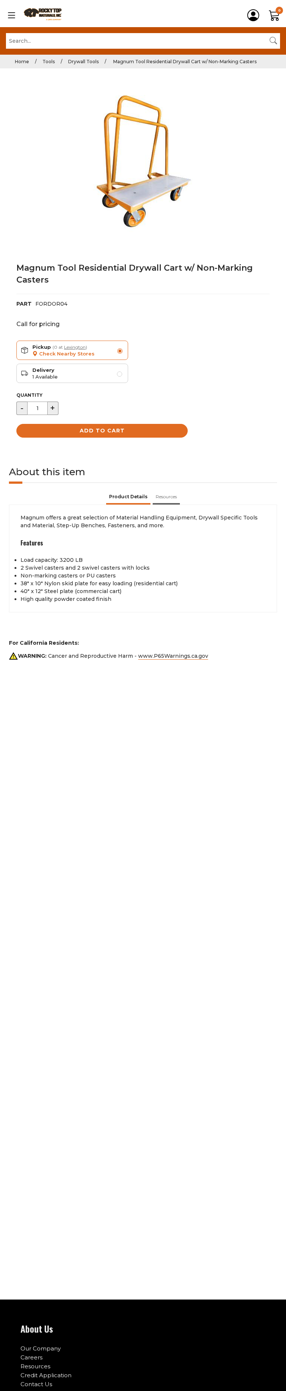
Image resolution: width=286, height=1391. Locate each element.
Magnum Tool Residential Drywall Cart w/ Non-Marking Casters (184, 61)
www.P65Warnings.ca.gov (173, 656)
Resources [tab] (166, 496)
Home (22, 61)
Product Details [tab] (128, 496)
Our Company (40, 1348)
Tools (48, 61)
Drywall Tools (83, 61)
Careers (31, 1357)
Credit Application (46, 1375)
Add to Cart (102, 430)
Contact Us (36, 1384)
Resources (35, 1366)
